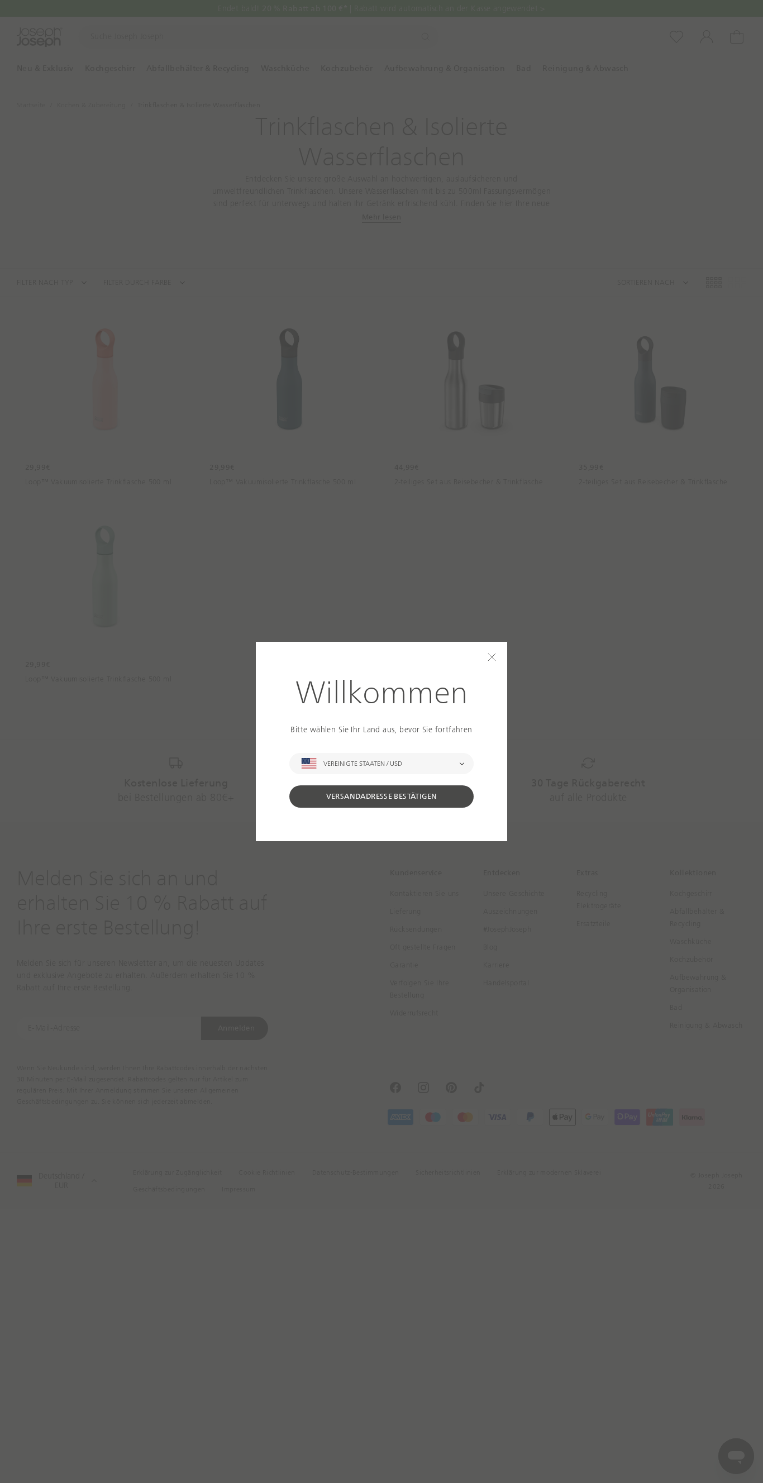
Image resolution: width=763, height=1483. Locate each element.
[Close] (492, 657)
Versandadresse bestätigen (381, 796)
